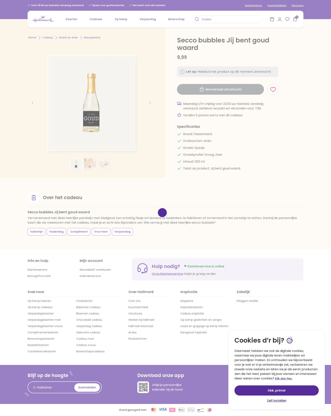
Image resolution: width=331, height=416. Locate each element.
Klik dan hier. (283, 378)
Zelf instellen (276, 401)
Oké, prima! (277, 390)
